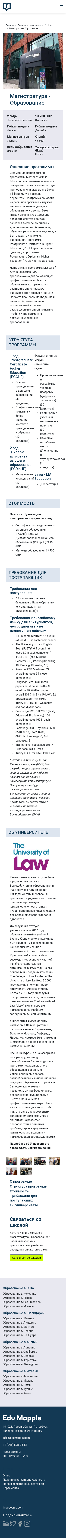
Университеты (36, 25)
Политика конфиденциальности (24, 1479)
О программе (21, 1181)
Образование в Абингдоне (20, 1364)
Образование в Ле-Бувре (19, 1335)
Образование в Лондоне (19, 1347)
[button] (61, 6)
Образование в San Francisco (22, 1302)
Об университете (24, 1205)
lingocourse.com (13, 1507)
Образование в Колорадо (19, 1293)
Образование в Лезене (18, 1331)
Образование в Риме (17, 1384)
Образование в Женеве (18, 1318)
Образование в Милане (18, 1380)
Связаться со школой (26, 1257)
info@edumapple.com (16, 1437)
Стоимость (19, 1191)
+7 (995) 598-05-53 (15, 1444)
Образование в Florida (17, 1297)
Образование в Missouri (18, 1306)
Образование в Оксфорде (20, 1351)
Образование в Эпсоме (18, 1356)
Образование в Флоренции (20, 1376)
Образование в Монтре (18, 1326)
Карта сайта (11, 1488)
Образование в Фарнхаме (20, 1360)
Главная (10, 25)
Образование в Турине (18, 1389)
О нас (6, 1475)
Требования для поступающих (23, 1198)
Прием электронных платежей (23, 1484)
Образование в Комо (17, 1393)
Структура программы (29, 1186)
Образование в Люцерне (19, 1322)
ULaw (49, 25)
